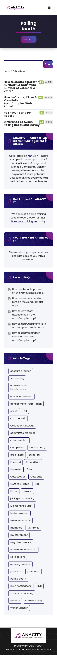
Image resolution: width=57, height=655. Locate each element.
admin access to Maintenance (20, 387)
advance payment (21, 396)
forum (30, 469)
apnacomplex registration (26, 404)
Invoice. (27, 491)
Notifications (17, 557)
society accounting (21, 593)
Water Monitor (19, 608)
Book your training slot (24, 221)
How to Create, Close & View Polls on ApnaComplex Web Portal (20, 101)
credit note (17, 455)
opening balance (20, 564)
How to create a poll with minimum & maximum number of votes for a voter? (21, 86)
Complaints (17, 447)
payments (33, 571)
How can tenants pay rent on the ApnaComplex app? (28, 291)
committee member (22, 433)
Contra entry (37, 447)
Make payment (19, 513)
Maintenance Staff (21, 506)
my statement (19, 535)
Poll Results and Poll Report (18, 114)
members (16, 527)
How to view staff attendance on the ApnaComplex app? (24, 314)
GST (37, 484)
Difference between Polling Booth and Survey (22, 123)
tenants (15, 600)
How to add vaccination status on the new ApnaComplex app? (26, 336)
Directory (34, 455)
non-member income (23, 549)
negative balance (20, 542)
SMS (39, 586)
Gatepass (36, 476)
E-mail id (15, 462)
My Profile (33, 527)
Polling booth (18, 578)
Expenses (16, 469)
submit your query (28, 252)
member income (20, 520)
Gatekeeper (17, 476)
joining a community (22, 498)
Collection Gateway (22, 425)
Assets (14, 411)
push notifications (20, 586)
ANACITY (33, 156)
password (16, 571)
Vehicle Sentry (33, 600)
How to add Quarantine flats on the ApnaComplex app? (29, 325)
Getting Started (19, 484)
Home (27, 39)
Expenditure (33, 462)
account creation (20, 371)
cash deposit (18, 418)
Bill (25, 411)
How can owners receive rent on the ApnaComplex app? (27, 302)
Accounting (17, 378)
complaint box (19, 440)
